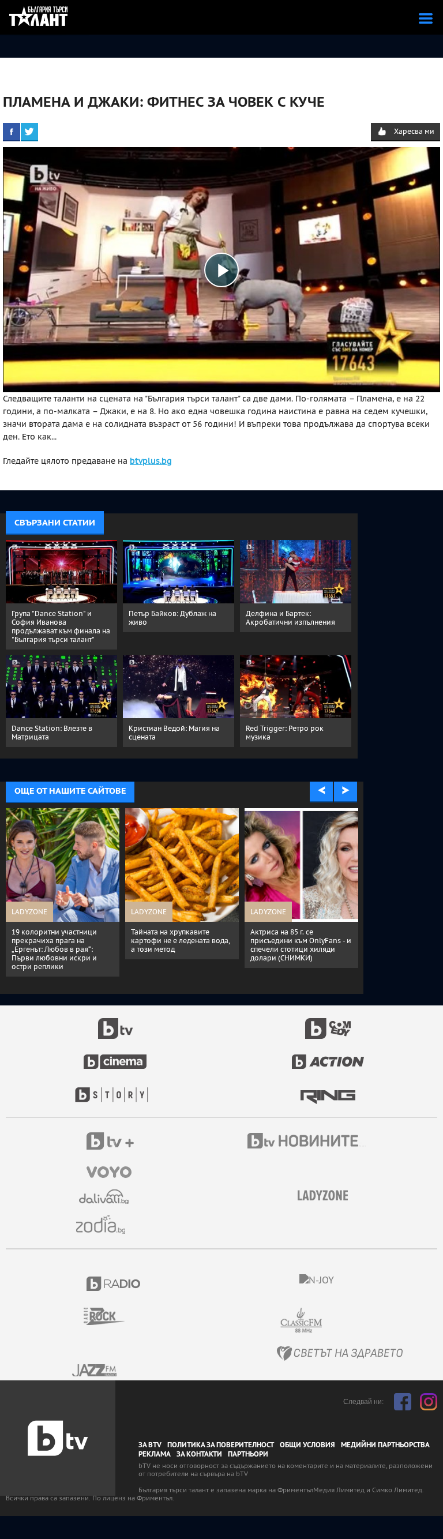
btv (115, 1022)
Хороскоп (105, 1224)
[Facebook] (11, 131)
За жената (326, 1195)
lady (115, 1089)
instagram (428, 1401)
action (328, 1055)
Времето (105, 1196)
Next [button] (345, 790)
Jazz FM (95, 1370)
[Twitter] (29, 131)
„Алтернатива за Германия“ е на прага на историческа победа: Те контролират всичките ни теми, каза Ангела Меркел (184, 949)
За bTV (150, 1445)
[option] (66, 879)
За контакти (199, 1454)
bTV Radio (114, 1283)
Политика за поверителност (220, 1445)
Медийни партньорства (385, 1445)
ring (328, 1089)
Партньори (248, 1454)
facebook (402, 1401)
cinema (115, 1055)
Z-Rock (111, 1316)
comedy (328, 1022)
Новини (308, 1142)
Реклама (154, 1454)
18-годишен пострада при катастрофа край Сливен (298, 936)
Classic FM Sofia (332, 1321)
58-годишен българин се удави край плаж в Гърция (60, 936)
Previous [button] (321, 790)
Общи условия (307, 1445)
